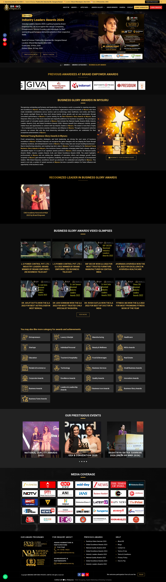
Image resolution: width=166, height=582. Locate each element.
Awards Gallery (97, 7)
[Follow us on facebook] (5, 35)
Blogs (120, 544)
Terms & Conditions (124, 554)
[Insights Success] (65, 519)
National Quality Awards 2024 (96, 548)
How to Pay (122, 561)
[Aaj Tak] (30, 519)
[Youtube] (87, 574)
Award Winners (112, 7)
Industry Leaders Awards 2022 (96, 564)
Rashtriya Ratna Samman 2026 (96, 541)
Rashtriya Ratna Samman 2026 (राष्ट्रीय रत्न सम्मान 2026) (125, 454)
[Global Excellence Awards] (35, 544)
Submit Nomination (152, 2)
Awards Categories (79, 65)
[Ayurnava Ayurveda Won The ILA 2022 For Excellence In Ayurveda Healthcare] (130, 250)
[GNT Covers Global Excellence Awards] (65, 484)
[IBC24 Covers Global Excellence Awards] (30, 502)
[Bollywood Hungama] (101, 511)
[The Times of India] (118, 484)
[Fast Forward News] (101, 519)
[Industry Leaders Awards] (35, 562)
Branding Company (105, 580)
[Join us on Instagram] (5, 39)
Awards (74, 7)
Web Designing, (80, 580)
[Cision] (48, 519)
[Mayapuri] (118, 511)
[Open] (78, 7)
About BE (66, 7)
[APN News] (118, 502)
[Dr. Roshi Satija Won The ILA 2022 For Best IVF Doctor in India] (99, 289)
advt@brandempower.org (65, 563)
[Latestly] (101, 502)
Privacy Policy (122, 558)
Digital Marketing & (92, 580)
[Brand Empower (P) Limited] (12, 7)
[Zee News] (101, 484)
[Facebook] (79, 574)
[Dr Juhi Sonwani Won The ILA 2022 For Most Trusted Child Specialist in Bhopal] (67, 289)
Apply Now (84, 7)
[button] (79, 461)
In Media (122, 7)
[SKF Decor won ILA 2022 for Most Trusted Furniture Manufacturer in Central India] (99, 250)
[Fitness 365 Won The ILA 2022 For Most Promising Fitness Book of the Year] (130, 289)
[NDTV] (30, 493)
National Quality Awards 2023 (40, 454)
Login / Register (156, 7)
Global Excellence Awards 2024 (96, 551)
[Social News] (118, 519)
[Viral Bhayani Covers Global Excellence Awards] (48, 502)
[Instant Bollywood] (83, 519)
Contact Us (121, 548)
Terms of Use (122, 551)
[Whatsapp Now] (5, 576)
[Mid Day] (83, 484)
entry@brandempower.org (65, 553)
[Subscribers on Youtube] (5, 44)
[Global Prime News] (136, 511)
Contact (130, 7)
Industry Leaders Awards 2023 (96, 554)
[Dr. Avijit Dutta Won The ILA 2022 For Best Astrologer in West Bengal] (36, 289)
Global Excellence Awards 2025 (96, 544)
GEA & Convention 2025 (83, 455)
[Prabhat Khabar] (83, 511)
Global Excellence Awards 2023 (96, 561)
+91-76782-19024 (63, 550)
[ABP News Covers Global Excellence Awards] (48, 484)
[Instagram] (83, 574)
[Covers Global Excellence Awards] (136, 485)
